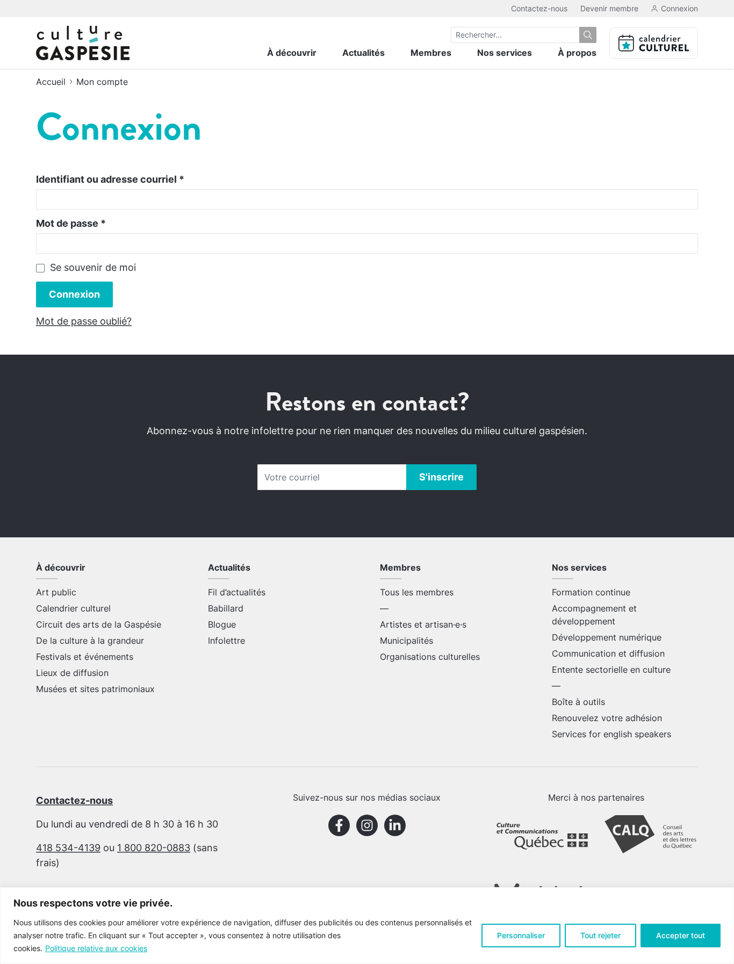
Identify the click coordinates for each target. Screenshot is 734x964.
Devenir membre (609, 8)
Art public (56, 592)
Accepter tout (680, 935)
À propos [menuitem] (577, 52)
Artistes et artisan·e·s (423, 624)
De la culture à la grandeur (90, 640)
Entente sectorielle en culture (611, 669)
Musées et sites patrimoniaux (95, 689)
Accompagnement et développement (594, 615)
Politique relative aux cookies (96, 948)
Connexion (74, 294)
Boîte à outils (578, 701)
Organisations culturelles (430, 656)
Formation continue (591, 592)
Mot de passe (71, 223)
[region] (367, 925)
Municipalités (406, 640)
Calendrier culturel (73, 608)
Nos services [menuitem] (504, 52)
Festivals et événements (84, 656)
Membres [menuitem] (431, 52)
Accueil (51, 81)
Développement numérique (606, 637)
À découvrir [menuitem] (291, 52)
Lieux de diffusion (72, 672)
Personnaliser (521, 935)
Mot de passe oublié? (84, 321)
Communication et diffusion (608, 653)
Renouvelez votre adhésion (607, 718)
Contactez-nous (539, 8)
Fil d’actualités (236, 592)
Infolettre (226, 640)
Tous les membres (417, 592)
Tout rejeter (600, 935)
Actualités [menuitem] (363, 52)
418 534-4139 (68, 847)
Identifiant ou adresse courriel (110, 179)
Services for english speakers (611, 734)
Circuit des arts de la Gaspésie (98, 624)
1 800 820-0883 (153, 847)
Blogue (222, 624)
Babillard (225, 608)
